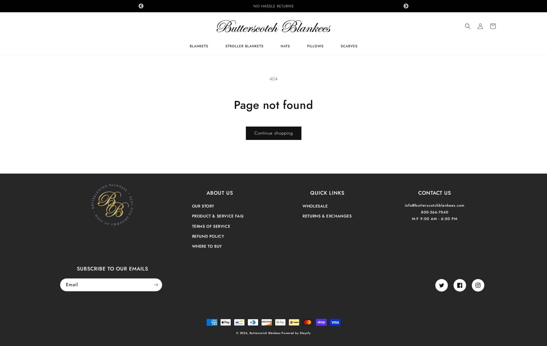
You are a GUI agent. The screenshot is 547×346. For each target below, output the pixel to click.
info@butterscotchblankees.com (434, 205)
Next (406, 6)
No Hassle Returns (274, 6)
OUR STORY (203, 206)
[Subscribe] (156, 285)
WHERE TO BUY (207, 246)
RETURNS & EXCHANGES (327, 216)
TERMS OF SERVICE (211, 226)
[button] (468, 26)
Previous (141, 6)
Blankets (199, 46)
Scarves (349, 46)
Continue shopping (273, 133)
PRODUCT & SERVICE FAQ (218, 216)
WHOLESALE (315, 206)
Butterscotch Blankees (265, 333)
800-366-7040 (434, 212)
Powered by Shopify (296, 333)
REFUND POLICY (208, 236)
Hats (285, 46)
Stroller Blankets (244, 46)
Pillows (315, 46)
